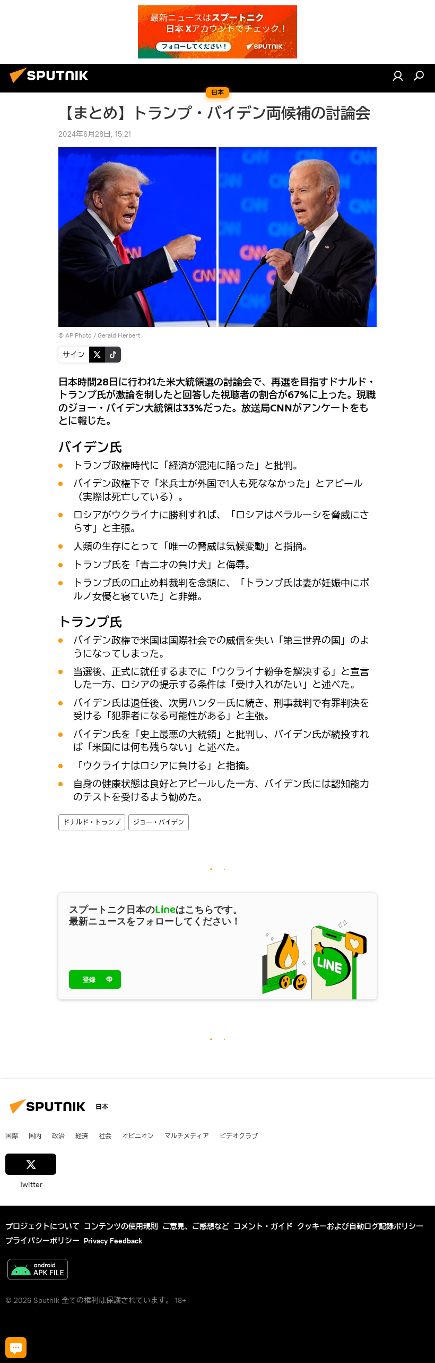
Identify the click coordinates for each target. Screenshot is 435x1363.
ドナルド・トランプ (91, 822)
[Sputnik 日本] (52, 84)
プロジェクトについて (42, 1226)
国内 (35, 1135)
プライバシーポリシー (42, 1241)
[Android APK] (38, 1271)
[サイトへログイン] (397, 75)
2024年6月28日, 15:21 (94, 134)
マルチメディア (186, 1135)
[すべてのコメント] (16, 1347)
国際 (11, 1135)
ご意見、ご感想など (195, 1226)
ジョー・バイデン (158, 822)
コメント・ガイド (263, 1226)
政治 (58, 1135)
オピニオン (138, 1135)
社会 (105, 1135)
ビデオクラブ (239, 1135)
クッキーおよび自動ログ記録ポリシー (360, 1226)
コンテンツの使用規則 (121, 1226)
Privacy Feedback (113, 1241)
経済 (81, 1135)
